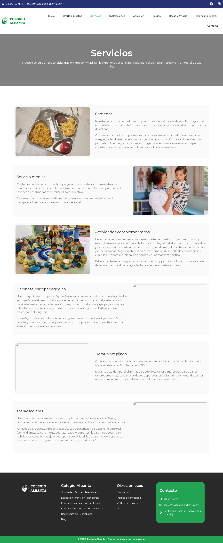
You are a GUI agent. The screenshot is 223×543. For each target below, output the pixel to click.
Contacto (212, 25)
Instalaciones (117, 16)
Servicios (95, 16)
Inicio (51, 16)
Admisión (138, 16)
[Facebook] (211, 4)
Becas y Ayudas (178, 16)
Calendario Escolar (206, 16)
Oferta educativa (72, 16)
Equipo (156, 16)
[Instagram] (219, 4)
